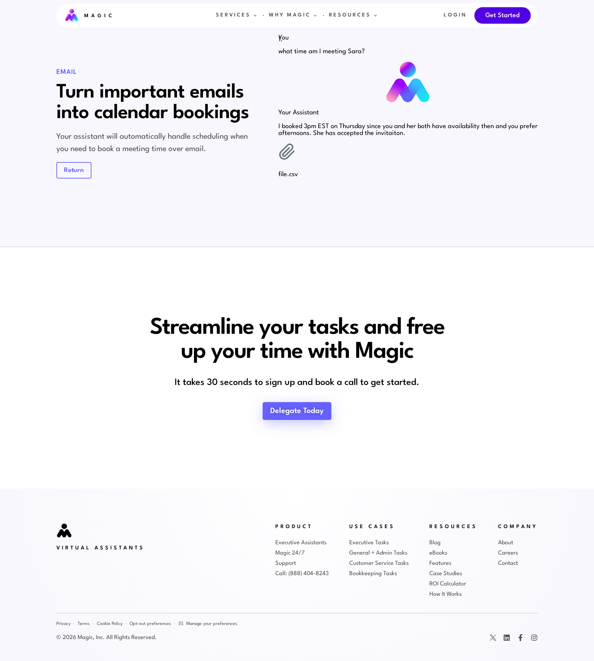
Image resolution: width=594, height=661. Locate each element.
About (505, 543)
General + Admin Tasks (378, 553)
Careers (508, 553)
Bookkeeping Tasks (373, 574)
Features (440, 563)
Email (66, 72)
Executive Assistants (301, 543)
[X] (493, 637)
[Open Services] (255, 15)
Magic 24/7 (290, 553)
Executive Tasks (369, 543)
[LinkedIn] (506, 637)
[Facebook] (520, 637)
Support (285, 563)
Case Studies (445, 574)
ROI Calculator (447, 584)
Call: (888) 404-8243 (302, 574)
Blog (435, 543)
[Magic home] (64, 531)
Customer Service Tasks (379, 563)
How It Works (445, 594)
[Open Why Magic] (315, 15)
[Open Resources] (375, 15)
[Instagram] (534, 637)
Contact (508, 563)
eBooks (438, 553)
